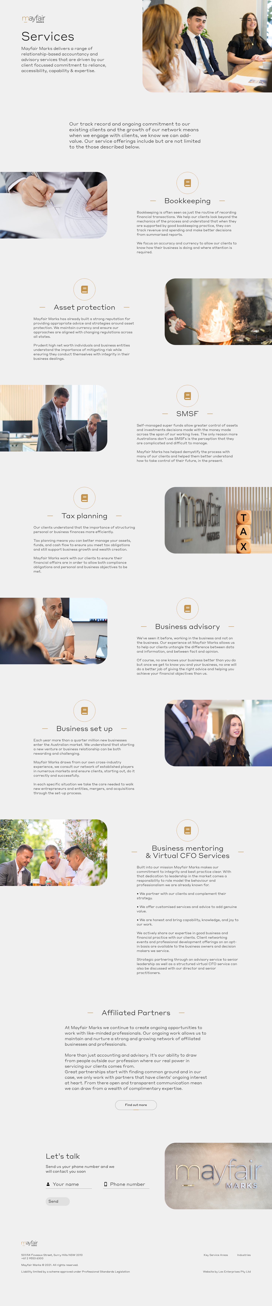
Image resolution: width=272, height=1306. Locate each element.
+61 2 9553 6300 (32, 1258)
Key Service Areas (216, 1255)
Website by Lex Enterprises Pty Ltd (227, 1271)
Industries (244, 1255)
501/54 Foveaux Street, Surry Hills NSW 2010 (52, 1255)
